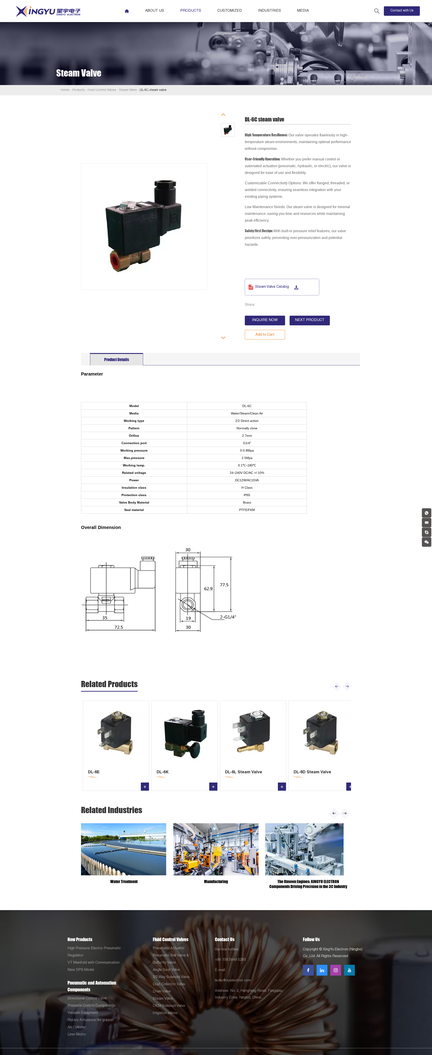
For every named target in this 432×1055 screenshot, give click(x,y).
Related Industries (111, 810)
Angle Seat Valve (166, 970)
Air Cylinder (77, 1027)
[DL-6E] (116, 734)
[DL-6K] (185, 734)
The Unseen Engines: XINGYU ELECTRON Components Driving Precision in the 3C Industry (308, 884)
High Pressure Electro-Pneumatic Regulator (94, 952)
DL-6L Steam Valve (243, 772)
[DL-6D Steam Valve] (322, 734)
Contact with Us (402, 10)
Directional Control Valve (87, 999)
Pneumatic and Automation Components (92, 986)
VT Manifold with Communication (93, 963)
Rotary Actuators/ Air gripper (91, 1020)
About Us (154, 11)
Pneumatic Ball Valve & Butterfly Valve (171, 959)
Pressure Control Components (92, 1006)
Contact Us (224, 939)
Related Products (109, 684)
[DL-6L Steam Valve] (253, 734)
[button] (336, 686)
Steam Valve (128, 90)
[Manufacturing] (216, 849)
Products (190, 11)
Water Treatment (123, 881)
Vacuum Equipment (83, 1013)
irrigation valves (165, 1013)
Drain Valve (162, 992)
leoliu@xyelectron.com (233, 981)
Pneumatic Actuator (168, 948)
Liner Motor (77, 1035)
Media (303, 11)
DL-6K (163, 772)
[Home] (126, 11)
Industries (269, 11)
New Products (80, 939)
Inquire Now (265, 320)
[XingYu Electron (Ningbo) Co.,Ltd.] (48, 11)
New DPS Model (81, 970)
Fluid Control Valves (102, 90)
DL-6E (94, 772)
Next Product (309, 320)
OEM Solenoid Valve (169, 1006)
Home (65, 90)
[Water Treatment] (124, 849)
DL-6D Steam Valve (312, 772)
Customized (229, 11)
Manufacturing (216, 881)
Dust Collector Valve (169, 984)
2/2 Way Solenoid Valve (171, 977)
